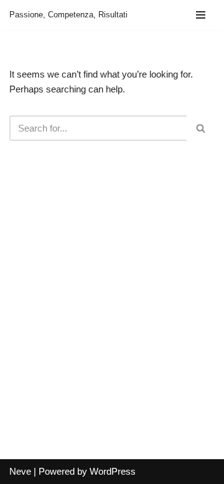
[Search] (201, 128)
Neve (20, 471)
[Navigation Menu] (201, 15)
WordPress (113, 471)
